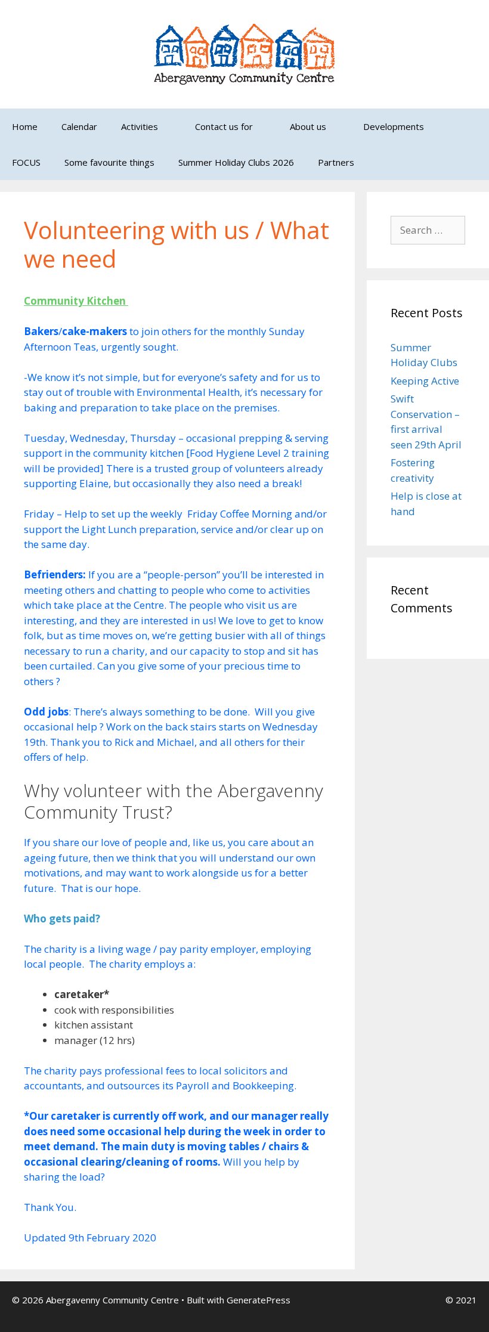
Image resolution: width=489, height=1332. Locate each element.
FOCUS (26, 162)
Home (25, 126)
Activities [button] (139, 126)
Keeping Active (425, 381)
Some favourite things (109, 162)
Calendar (79, 126)
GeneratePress (258, 1300)
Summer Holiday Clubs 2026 (236, 162)
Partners (336, 162)
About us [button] (308, 126)
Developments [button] (393, 126)
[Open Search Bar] (471, 162)
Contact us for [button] (224, 126)
